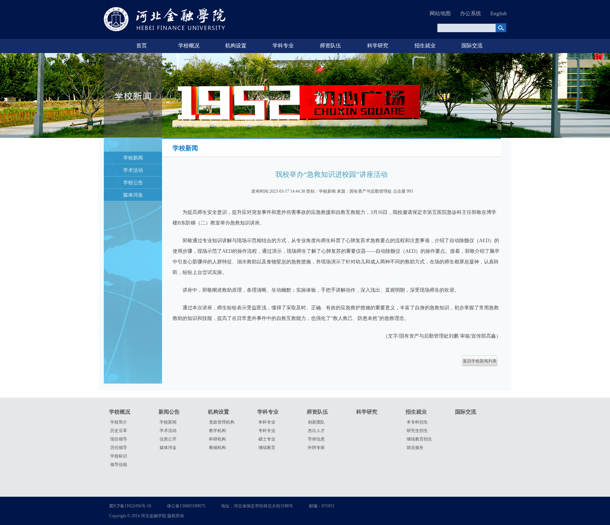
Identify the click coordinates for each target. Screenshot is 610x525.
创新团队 (316, 422)
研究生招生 (417, 430)
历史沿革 (118, 430)
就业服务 (415, 447)
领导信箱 (118, 464)
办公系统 (470, 13)
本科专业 (266, 422)
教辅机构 (217, 447)
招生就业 (425, 45)
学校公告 (133, 182)
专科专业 (266, 430)
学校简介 (118, 422)
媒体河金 (133, 195)
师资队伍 (330, 45)
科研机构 (217, 439)
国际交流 (472, 45)
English (498, 13)
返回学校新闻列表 (480, 360)
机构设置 (235, 45)
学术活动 (133, 170)
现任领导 (118, 439)
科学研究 (377, 45)
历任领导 (118, 447)
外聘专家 (316, 447)
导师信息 (316, 439)
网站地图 (440, 13)
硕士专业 (266, 439)
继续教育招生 (419, 439)
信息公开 (168, 439)
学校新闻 (133, 158)
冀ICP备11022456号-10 (130, 505)
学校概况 (188, 45)
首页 (141, 45)
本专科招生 (417, 422)
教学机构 (217, 430)
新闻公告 (169, 412)
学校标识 (118, 456)
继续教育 (266, 447)
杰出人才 (316, 430)
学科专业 (283, 45)
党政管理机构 (221, 422)
